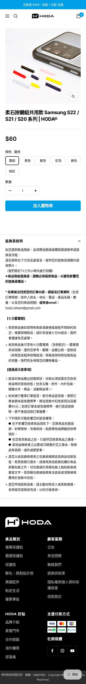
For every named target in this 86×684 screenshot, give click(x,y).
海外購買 (12, 648)
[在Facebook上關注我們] (52, 651)
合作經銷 (12, 639)
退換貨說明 (14, 241)
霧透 (12, 160)
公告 (50, 547)
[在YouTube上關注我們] (72, 651)
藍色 (43, 160)
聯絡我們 (54, 564)
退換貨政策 (56, 573)
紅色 (58, 160)
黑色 (27, 160)
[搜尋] (16, 16)
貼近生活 (12, 590)
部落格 (10, 657)
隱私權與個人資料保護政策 (63, 585)
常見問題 (54, 556)
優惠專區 (12, 599)
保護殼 (10, 564)
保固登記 (54, 596)
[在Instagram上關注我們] (62, 651)
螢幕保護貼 (14, 547)
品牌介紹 (12, 622)
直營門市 (12, 630)
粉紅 (12, 171)
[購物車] (78, 16)
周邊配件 (12, 582)
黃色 (74, 160)
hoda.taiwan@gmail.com (23, 308)
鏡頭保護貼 (14, 556)
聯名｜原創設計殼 (19, 573)
